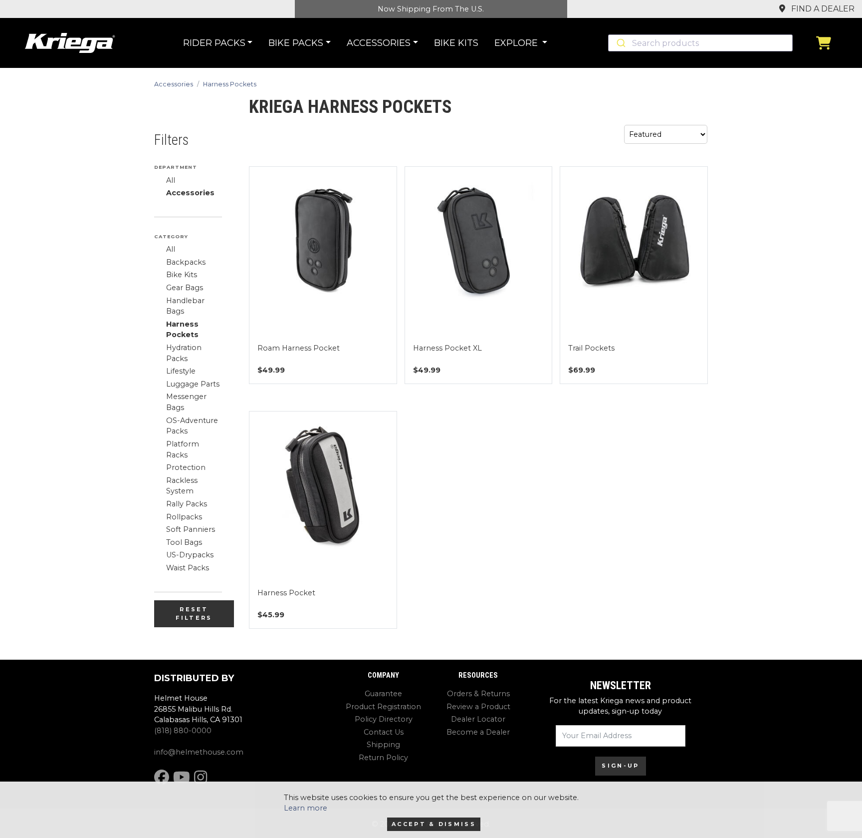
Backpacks (186, 262)
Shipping (383, 744)
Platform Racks (182, 449)
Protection (186, 467)
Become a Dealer (478, 732)
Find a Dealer (822, 8)
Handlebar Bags (185, 306)
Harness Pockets (229, 84)
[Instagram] (200, 777)
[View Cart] (826, 42)
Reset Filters (194, 613)
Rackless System (182, 486)
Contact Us (384, 732)
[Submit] (620, 42)
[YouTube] (181, 777)
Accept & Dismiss (434, 824)
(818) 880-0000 (183, 730)
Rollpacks (184, 516)
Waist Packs (187, 567)
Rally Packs (186, 503)
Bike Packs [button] (295, 42)
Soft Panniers (190, 529)
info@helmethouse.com (198, 752)
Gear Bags (184, 287)
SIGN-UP (620, 765)
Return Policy (383, 757)
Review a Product (478, 706)
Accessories (173, 84)
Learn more (305, 808)
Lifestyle (181, 371)
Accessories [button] (379, 42)
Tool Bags (184, 542)
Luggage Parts (192, 384)
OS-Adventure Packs (192, 426)
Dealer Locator (478, 719)
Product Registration (383, 706)
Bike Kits (456, 42)
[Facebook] (161, 777)
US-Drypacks (190, 554)
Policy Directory (384, 719)
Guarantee (383, 693)
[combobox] (700, 42)
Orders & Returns (478, 693)
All (170, 180)
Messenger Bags (186, 402)
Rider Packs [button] (214, 42)
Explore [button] (517, 42)
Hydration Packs (184, 353)
